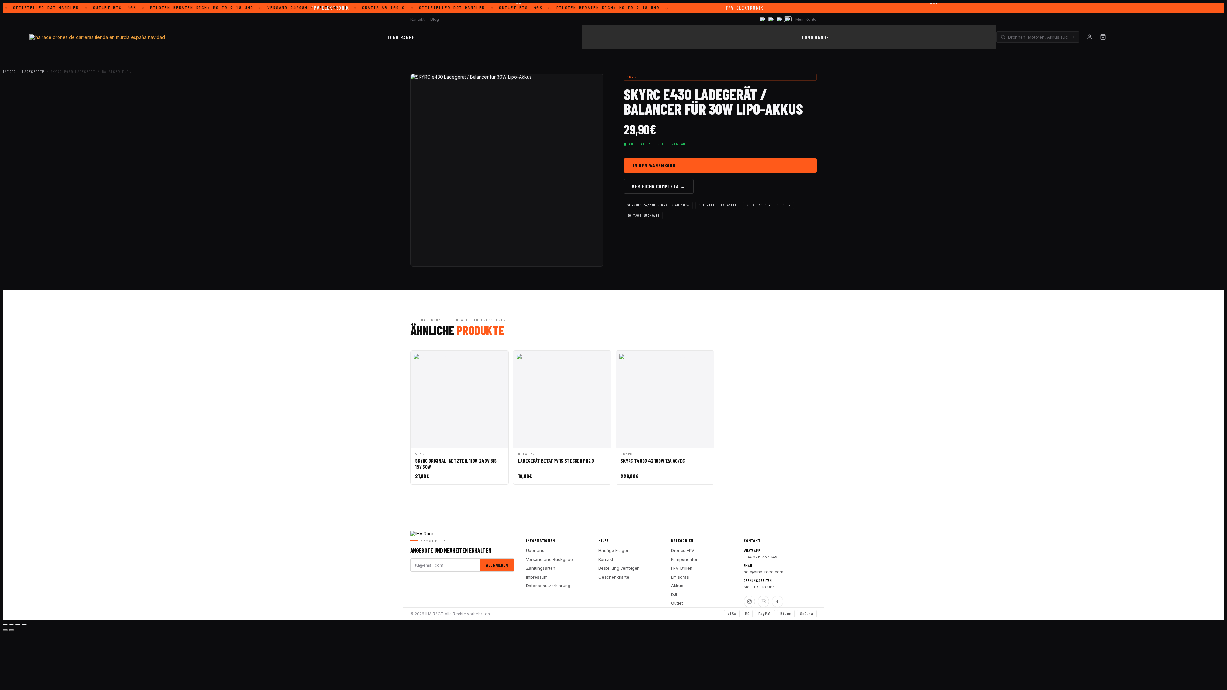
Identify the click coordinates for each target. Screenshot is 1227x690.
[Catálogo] (15, 37)
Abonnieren (497, 565)
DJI (674, 594)
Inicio (9, 72)
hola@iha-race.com (763, 571)
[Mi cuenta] (1089, 37)
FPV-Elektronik (330, 7)
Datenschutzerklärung (548, 585)
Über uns (535, 550)
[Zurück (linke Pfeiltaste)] (5, 630)
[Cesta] (1103, 37)
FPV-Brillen (681, 568)
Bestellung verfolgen (619, 568)
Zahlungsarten (540, 568)
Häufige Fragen (613, 550)
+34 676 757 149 (760, 556)
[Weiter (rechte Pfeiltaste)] (11, 630)
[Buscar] (1073, 37)
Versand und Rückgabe (549, 559)
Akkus (677, 585)
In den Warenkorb (654, 165)
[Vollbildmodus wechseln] (11, 624)
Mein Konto (806, 19)
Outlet (677, 603)
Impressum (537, 576)
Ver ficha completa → (659, 186)
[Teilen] (17, 624)
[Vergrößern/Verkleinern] (5, 624)
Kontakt (417, 19)
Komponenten (684, 559)
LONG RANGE (401, 37)
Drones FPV (682, 550)
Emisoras (680, 576)
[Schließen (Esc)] (24, 624)
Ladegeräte (33, 72)
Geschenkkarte (613, 576)
